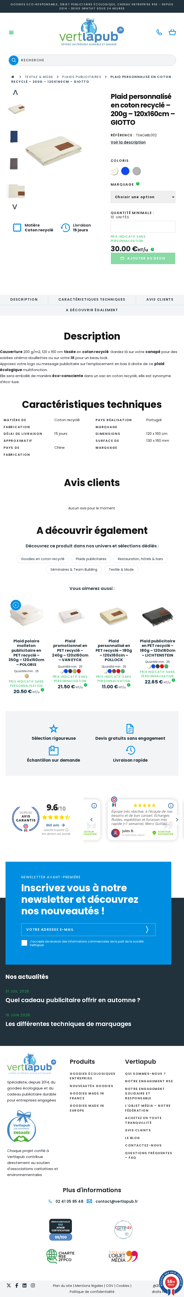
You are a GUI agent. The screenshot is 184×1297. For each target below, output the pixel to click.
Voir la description (128, 142)
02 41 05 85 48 (68, 1201)
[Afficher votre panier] (173, 32)
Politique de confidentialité (92, 1291)
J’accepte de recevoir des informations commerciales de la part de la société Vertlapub (87, 943)
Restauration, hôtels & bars (140, 559)
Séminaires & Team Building (74, 569)
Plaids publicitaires (81, 77)
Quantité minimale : (132, 213)
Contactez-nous (143, 1145)
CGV (109, 1285)
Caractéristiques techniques (91, 299)
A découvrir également (92, 310)
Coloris (120, 160)
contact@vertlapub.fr (116, 1201)
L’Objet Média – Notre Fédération (148, 1108)
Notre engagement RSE (149, 1081)
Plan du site (62, 1285)
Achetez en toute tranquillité (143, 1120)
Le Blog (132, 1138)
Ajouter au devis (146, 258)
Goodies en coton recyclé (42, 559)
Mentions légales (89, 1285)
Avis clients (160, 299)
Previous (15, 92)
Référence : (123, 135)
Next (15, 207)
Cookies (122, 1285)
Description (24, 299)
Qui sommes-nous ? (145, 1073)
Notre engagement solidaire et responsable (145, 1094)
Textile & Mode (39, 77)
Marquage (125, 184)
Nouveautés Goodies (91, 1086)
